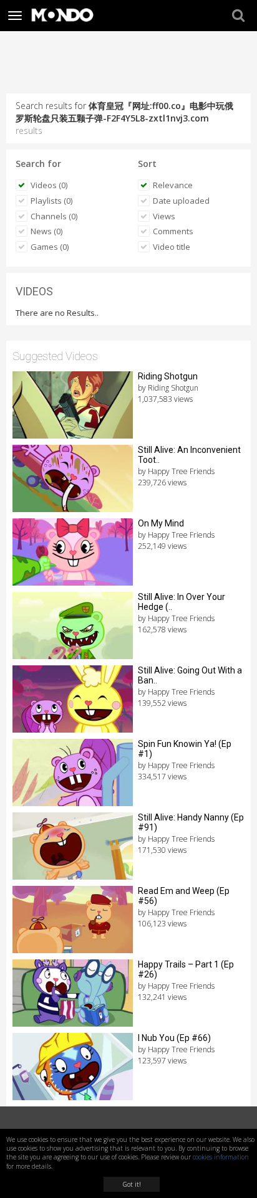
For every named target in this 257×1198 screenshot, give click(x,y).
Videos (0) (49, 185)
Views (164, 216)
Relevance (173, 185)
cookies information (221, 1157)
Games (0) (50, 246)
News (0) (46, 231)
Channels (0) (54, 216)
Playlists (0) (51, 200)
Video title (171, 246)
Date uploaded (181, 200)
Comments (173, 231)
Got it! (131, 1184)
